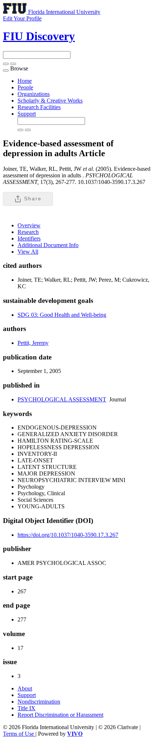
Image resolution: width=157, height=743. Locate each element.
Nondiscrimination (39, 701)
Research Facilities (39, 107)
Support (27, 114)
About (25, 688)
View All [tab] (28, 252)
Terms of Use (19, 734)
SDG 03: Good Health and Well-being (62, 315)
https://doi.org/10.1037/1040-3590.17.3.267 (68, 535)
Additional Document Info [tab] (48, 245)
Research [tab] (28, 232)
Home (25, 81)
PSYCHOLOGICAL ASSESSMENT (62, 399)
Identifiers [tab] (29, 238)
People (25, 87)
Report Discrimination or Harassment (60, 715)
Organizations (34, 94)
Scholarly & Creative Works (50, 100)
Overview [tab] (29, 225)
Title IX (26, 708)
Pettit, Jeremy (33, 343)
